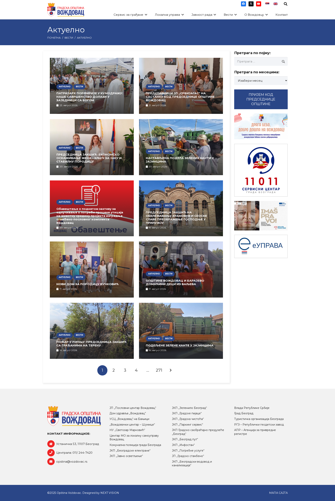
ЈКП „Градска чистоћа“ (188, 419)
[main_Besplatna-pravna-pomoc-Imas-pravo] (261, 215)
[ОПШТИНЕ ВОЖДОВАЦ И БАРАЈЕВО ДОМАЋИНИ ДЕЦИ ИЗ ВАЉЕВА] (181, 269)
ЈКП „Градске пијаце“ (187, 413)
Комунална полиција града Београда (135, 445)
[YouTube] (258, 3)
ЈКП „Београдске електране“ (130, 450)
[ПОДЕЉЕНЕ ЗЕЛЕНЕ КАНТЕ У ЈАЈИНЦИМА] (181, 331)
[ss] (261, 170)
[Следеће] (170, 370)
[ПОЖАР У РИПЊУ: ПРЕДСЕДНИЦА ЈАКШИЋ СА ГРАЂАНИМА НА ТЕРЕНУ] (92, 331)
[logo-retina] (65, 9)
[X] (251, 3)
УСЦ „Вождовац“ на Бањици (129, 419)
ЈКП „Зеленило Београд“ (189, 408)
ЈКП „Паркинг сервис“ (187, 424)
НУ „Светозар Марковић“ (127, 430)
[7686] (261, 126)
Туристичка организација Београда (259, 419)
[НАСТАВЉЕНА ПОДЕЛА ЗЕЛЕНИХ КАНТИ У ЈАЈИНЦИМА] (181, 147)
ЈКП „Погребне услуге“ (188, 450)
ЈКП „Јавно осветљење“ (126, 456)
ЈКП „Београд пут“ (185, 439)
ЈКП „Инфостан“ (183, 445)
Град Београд (243, 413)
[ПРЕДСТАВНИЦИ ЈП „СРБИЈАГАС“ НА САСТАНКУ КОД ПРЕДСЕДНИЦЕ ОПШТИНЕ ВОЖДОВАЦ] (181, 86)
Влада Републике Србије (251, 408)
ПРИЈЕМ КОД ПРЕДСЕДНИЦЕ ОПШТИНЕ (260, 99)
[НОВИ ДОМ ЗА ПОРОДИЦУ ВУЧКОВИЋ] (92, 269)
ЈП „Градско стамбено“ (188, 456)
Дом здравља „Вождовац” (128, 413)
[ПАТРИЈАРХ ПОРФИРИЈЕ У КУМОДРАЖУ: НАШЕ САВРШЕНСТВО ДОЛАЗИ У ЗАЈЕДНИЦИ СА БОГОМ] (92, 86)
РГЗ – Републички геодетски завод (259, 424)
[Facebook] (243, 3)
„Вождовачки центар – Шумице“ (132, 424)
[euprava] (261, 246)
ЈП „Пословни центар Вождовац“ (133, 408)
